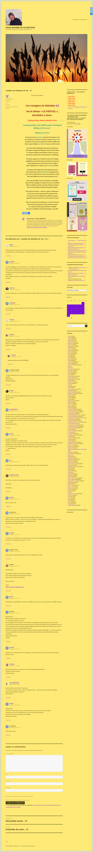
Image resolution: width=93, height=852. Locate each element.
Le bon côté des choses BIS (74, 423)
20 (77, 310)
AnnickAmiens (13, 409)
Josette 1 (70, 403)
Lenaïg (69, 429)
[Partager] (91, 14)
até (10, 460)
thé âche (11, 533)
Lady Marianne (71, 413)
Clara (69, 360)
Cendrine (12, 261)
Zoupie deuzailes (71, 505)
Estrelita (70, 372)
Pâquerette (70, 475)
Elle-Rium (70, 370)
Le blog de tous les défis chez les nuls (76, 417)
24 (68, 313)
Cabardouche (71, 346)
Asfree (69, 339)
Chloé (69, 354)
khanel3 (11, 497)
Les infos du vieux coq (73, 435)
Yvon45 (69, 502)
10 (68, 308)
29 (83, 313)
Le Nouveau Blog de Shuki (73, 426)
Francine (70, 385)
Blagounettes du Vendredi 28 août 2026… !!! (77, 250)
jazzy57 (11, 390)
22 (82, 310)
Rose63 (11, 433)
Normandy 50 (71, 472)
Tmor (69, 496)
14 (80, 308)
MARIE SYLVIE (71, 273)
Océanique (70, 473)
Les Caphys (70, 433)
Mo (68, 276)
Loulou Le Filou (71, 438)
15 (82, 308)
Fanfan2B (70, 377)
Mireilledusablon (71, 459)
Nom (7, 774)
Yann (69, 499)
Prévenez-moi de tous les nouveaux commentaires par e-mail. (19, 796)
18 (71, 310)
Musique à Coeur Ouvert (73, 466)
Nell (69, 468)
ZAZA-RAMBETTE (9, 99)
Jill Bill (69, 402)
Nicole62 (70, 470)
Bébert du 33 (70, 343)
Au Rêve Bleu (71, 340)
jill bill (11, 245)
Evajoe (69, 373)
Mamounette (71, 446)
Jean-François (71, 400)
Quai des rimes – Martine (73, 480)
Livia (69, 436)
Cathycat (70, 352)
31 (68, 315)
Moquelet (70, 465)
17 (68, 310)
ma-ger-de (70, 445)
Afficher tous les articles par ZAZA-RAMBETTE (37, 227)
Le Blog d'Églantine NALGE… (74, 415)
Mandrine (70, 452)
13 (77, 308)
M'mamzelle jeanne (72, 442)
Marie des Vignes (71, 453)
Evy (69, 374)
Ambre (69, 337)
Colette (69, 363)
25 (71, 313)
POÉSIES (8, 104)
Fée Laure (70, 382)
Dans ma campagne (72, 364)
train (17, 106)
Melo (69, 456)
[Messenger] (91, 11)
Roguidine (70, 488)
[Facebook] (91, 8)
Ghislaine (12, 664)
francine (11, 647)
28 (80, 313)
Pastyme (70, 476)
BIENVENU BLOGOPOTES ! (80, 19)
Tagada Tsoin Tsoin (72, 493)
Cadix (69, 347)
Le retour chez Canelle (73, 427)
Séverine (11, 319)
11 (71, 308)
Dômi (69, 367)
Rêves (79, 123)
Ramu (69, 483)
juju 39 (11, 596)
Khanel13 (70, 407)
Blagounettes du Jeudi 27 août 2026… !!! (76, 254)
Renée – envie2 (71, 486)
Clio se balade (71, 362)
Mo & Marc (70, 462)
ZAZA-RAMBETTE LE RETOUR (20, 27)
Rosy (69, 491)
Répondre (8, 255)
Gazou (69, 386)
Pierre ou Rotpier (71, 479)
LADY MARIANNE (14, 682)
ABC (69, 336)
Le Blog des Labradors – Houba (75, 422)
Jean (69, 399)
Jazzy (69, 397)
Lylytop (69, 440)
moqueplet (12, 303)
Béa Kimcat (70, 342)
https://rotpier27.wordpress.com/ (15, 587)
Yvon (69, 501)
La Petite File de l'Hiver (73, 412)
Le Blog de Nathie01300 (73, 416)
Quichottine (70, 482)
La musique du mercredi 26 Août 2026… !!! (77, 256)
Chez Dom (70, 353)
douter (10, 106)
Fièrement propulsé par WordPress (27, 846)
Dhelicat (70, 366)
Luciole (69, 439)
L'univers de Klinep (72, 409)
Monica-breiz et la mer (73, 463)
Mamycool (70, 448)
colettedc (11, 288)
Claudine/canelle (14, 475)
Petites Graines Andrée (73, 478)
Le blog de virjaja (71, 419)
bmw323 (70, 344)
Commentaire (10, 753)
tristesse (7, 108)
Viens (69, 498)
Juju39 (69, 406)
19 (74, 310)
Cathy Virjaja (70, 350)
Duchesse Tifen (71, 369)
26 (74, 313)
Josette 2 (70, 405)
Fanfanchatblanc (71, 379)
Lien (7, 102)
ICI (57, 105)
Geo (69, 387)
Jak (68, 396)
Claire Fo (70, 359)
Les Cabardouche (71, 432)
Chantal (11, 334)
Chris (69, 356)
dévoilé (7, 106)
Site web (8, 787)
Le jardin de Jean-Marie (73, 425)
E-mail (8, 781)
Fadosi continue (71, 376)
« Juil (71, 318)
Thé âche (70, 495)
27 (77, 313)
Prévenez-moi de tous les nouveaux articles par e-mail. (18, 800)
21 (80, 310)
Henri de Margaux (72, 392)
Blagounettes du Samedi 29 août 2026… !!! (77, 247)
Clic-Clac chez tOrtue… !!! (73, 249)
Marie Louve (70, 455)
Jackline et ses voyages (73, 393)
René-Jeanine (71, 485)
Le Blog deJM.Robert (72, 420)
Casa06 (69, 349)
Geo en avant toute (72, 389)
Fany (69, 380)
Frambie (70, 383)
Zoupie (69, 503)
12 (74, 308)
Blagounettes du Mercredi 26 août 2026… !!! (77, 257)
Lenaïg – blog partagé (72, 430)
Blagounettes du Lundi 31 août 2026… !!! (76, 243)
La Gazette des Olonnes (73, 410)
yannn (69, 270)
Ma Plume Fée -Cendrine (73, 443)
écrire (14, 106)
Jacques (11, 703)
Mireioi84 (70, 460)
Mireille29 (70, 458)
